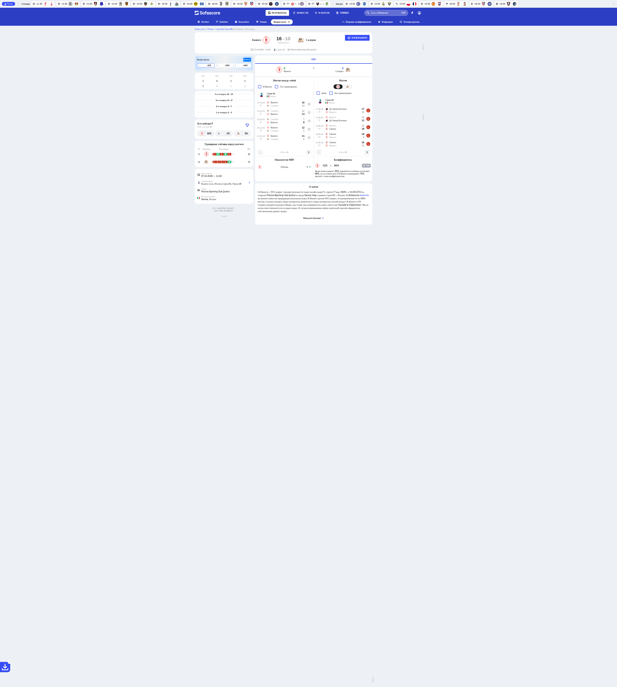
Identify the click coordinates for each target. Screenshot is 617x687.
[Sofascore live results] (207, 13)
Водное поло (280, 22)
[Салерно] (301, 40)
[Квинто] (266, 40)
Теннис (263, 22)
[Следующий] (613, 3)
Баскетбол (244, 22)
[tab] (313, 59)
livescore (364, 195)
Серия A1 (224, 29)
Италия (210, 29)
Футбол (205, 22)
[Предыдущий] (19, 3)
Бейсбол (224, 22)
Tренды (10, 4)
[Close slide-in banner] (10, 662)
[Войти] (419, 13)
